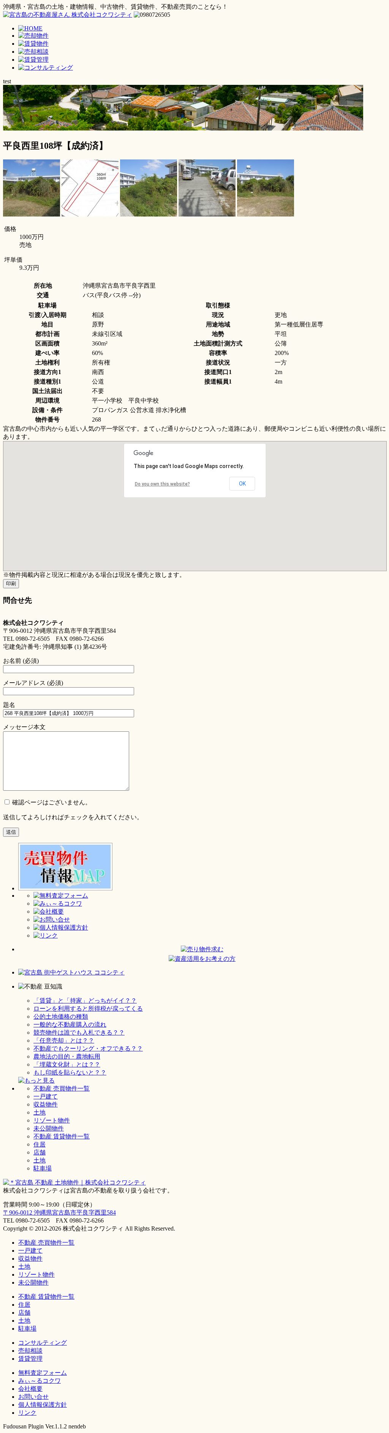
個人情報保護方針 (42, 1404)
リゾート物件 (51, 1120)
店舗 (39, 1152)
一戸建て (45, 1096)
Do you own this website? (162, 484)
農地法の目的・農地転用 (66, 1056)
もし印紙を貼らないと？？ (69, 1072)
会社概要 (30, 1388)
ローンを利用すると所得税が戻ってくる (88, 1008)
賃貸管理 (30, 1358)
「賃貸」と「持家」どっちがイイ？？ (85, 1000)
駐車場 (42, 1168)
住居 (39, 1144)
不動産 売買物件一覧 (61, 1088)
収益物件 (45, 1104)
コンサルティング (42, 1342)
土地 (39, 1112)
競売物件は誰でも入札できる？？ (79, 1032)
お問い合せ (33, 1396)
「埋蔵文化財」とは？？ (66, 1064)
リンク (27, 1412)
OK (242, 484)
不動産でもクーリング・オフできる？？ (88, 1048)
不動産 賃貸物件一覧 (61, 1136)
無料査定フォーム (42, 1372)
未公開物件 (48, 1128)
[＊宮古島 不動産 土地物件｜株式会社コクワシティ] (67, 14)
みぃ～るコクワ (39, 1380)
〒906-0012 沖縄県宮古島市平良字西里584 (59, 1212)
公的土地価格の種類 (60, 1016)
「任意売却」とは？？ (63, 1040)
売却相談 (30, 1350)
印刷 (11, 583)
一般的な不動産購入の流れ (69, 1024)
